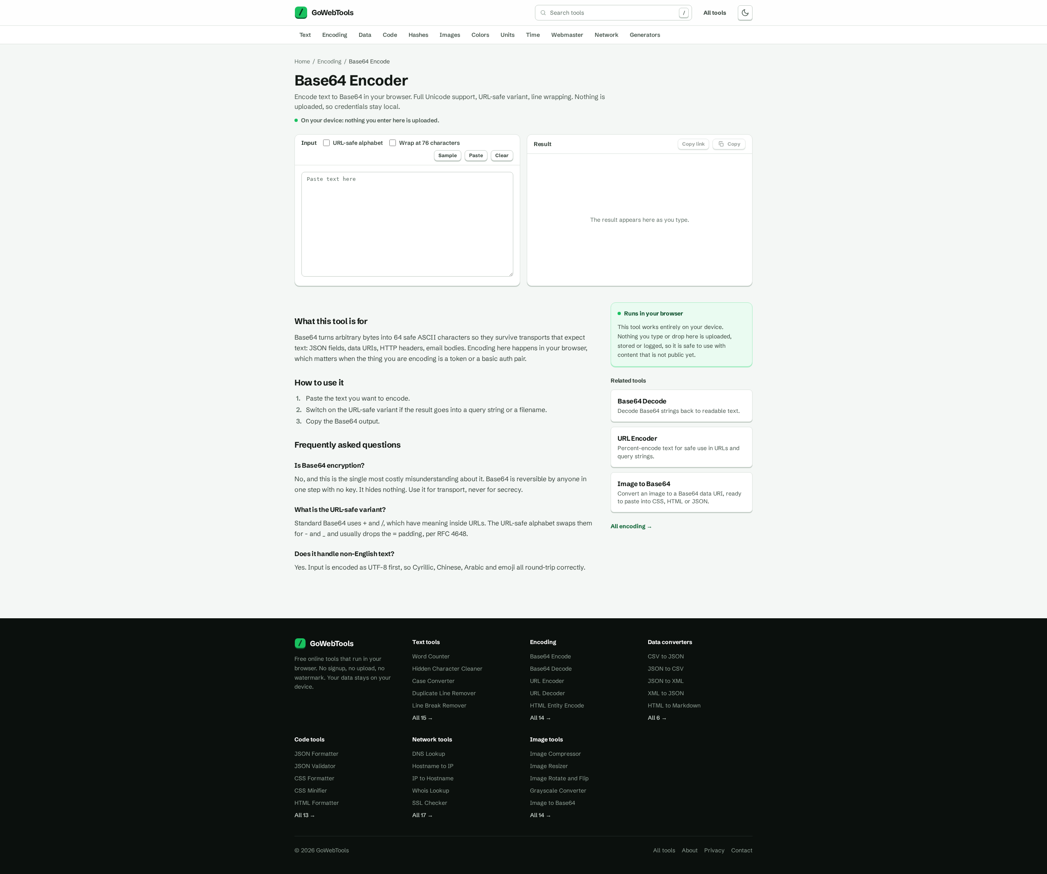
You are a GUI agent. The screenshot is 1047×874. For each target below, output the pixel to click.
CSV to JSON (666, 656)
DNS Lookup (428, 753)
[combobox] (613, 12)
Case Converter (433, 681)
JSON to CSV (666, 668)
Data (365, 34)
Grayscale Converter (558, 790)
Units (508, 34)
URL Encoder (547, 681)
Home (302, 61)
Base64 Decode (551, 668)
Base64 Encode (550, 656)
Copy (734, 144)
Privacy (714, 850)
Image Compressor (555, 753)
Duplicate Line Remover (444, 693)
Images (450, 34)
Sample (447, 155)
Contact (742, 850)
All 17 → (422, 815)
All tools (714, 12)
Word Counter (431, 656)
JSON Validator (315, 766)
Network (606, 34)
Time (533, 34)
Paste (476, 155)
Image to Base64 (552, 802)
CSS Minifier (310, 790)
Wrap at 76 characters (429, 142)
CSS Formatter (314, 778)
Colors (480, 34)
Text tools (426, 642)
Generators (645, 34)
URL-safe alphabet (358, 142)
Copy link (693, 144)
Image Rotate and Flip (559, 778)
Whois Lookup (430, 790)
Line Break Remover (439, 705)
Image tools (546, 739)
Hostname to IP (433, 766)
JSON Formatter (316, 753)
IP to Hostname (433, 778)
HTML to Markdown (674, 705)
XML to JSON (666, 693)
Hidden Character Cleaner (447, 668)
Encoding (334, 34)
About (690, 850)
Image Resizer (549, 766)
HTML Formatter (316, 802)
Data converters (670, 642)
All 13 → (304, 815)
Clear (502, 155)
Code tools (309, 739)
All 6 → (657, 717)
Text (305, 34)
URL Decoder (547, 693)
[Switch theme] (745, 12)
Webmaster (567, 34)
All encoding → (631, 526)
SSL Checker (429, 802)
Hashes (418, 34)
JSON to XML (666, 681)
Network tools (432, 739)
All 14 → (540, 717)
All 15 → (422, 717)
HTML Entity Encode (557, 705)
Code (390, 34)
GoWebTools (332, 643)
